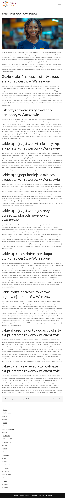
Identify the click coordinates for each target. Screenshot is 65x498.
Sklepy (5, 458)
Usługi (5, 481)
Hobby (5, 422)
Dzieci (5, 416)
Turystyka (6, 471)
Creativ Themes (47, 495)
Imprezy (5, 426)
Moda (5, 432)
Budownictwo (7, 413)
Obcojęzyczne (7, 442)
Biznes (5, 409)
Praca (5, 445)
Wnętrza (5, 484)
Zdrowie (5, 487)
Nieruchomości (7, 439)
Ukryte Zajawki (7, 474)
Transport (6, 468)
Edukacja (5, 419)
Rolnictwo (6, 455)
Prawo (5, 448)
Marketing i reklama (8, 429)
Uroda (5, 478)
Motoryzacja (6, 435)
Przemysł (5, 452)
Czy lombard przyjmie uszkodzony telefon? (17, 399)
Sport (5, 461)
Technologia (6, 465)
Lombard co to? (55, 399)
